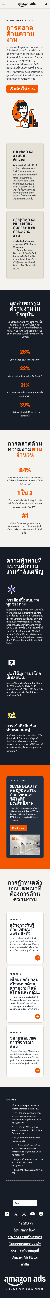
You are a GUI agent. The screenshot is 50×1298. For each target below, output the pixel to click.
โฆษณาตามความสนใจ (25, 1244)
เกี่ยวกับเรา (25, 1223)
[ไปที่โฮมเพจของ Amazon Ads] (25, 1280)
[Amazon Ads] (24, 4)
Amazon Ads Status (25, 1257)
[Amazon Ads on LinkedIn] (7, 1214)
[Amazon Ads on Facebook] (41, 1214)
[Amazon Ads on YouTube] (32, 1214)
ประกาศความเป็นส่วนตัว (25, 1237)
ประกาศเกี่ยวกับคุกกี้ (25, 1251)
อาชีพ (25, 1264)
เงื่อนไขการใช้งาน (25, 1230)
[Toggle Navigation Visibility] (3, 4)
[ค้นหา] (46, 4)
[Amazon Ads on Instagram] (24, 1214)
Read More (18, 828)
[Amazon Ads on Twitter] (15, 1214)
